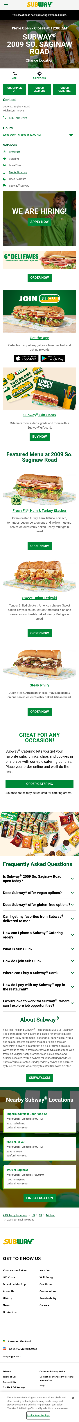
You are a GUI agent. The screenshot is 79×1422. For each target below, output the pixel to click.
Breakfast (14, 151)
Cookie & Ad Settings (14, 1387)
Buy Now (39, 436)
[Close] (73, 1398)
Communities (48, 1291)
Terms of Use (10, 1377)
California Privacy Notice (52, 1371)
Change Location (39, 60)
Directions (39, 78)
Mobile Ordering (18, 172)
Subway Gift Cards (39, 415)
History (7, 1298)
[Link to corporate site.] (18, 1253)
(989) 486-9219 (18, 117)
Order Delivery (39, 89)
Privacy (7, 1371)
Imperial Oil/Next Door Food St (26, 1114)
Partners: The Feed (19, 1341)
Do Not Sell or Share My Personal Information (57, 1378)
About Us (8, 1291)
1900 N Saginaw (17, 1170)
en (11, 1356)
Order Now (39, 277)
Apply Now (39, 222)
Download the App (14, 1284)
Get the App (39, 338)
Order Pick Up (14, 89)
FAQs (42, 1385)
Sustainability (48, 1298)
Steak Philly (39, 685)
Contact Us (10, 1312)
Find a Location (39, 1198)
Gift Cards (9, 1277)
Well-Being (46, 1277)
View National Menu (15, 1270)
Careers (44, 1305)
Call (15, 78)
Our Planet (46, 1284)
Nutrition (45, 1270)
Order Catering (64, 89)
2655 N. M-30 (15, 1142)
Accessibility (9, 1382)
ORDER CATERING (39, 784)
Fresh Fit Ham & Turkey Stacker (39, 510)
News (6, 1305)
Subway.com (39, 1078)
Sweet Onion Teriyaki (39, 598)
